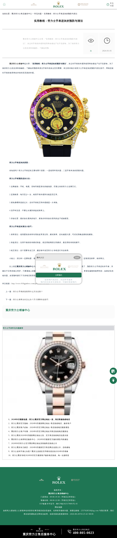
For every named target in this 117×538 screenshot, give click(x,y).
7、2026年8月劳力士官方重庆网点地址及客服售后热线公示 (32, 443)
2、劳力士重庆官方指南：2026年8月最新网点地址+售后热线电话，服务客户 (39, 423)
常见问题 (38, 14)
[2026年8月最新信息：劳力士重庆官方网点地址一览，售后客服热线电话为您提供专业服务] (58, 414)
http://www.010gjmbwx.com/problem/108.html (30, 284)
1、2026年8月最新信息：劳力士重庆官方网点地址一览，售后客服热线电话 (39, 419)
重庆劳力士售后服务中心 (22, 14)
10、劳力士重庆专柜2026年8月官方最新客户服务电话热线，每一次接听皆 (38, 455)
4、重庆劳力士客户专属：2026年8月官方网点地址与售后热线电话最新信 (38, 431)
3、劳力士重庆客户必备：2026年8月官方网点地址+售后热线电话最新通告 (38, 427)
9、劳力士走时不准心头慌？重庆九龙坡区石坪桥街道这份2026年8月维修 (38, 451)
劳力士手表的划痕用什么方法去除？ (28, 292)
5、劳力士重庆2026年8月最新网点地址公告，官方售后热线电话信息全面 (38, 435)
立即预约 (58, 275)
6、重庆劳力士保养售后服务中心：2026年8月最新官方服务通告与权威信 (38, 439)
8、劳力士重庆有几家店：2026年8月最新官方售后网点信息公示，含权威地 (39, 447)
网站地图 (58, 507)
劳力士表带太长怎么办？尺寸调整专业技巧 (30, 300)
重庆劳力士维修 (15, 64)
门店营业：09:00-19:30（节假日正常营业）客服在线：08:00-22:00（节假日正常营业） (58, 498)
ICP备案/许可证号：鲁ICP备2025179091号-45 (59, 504)
